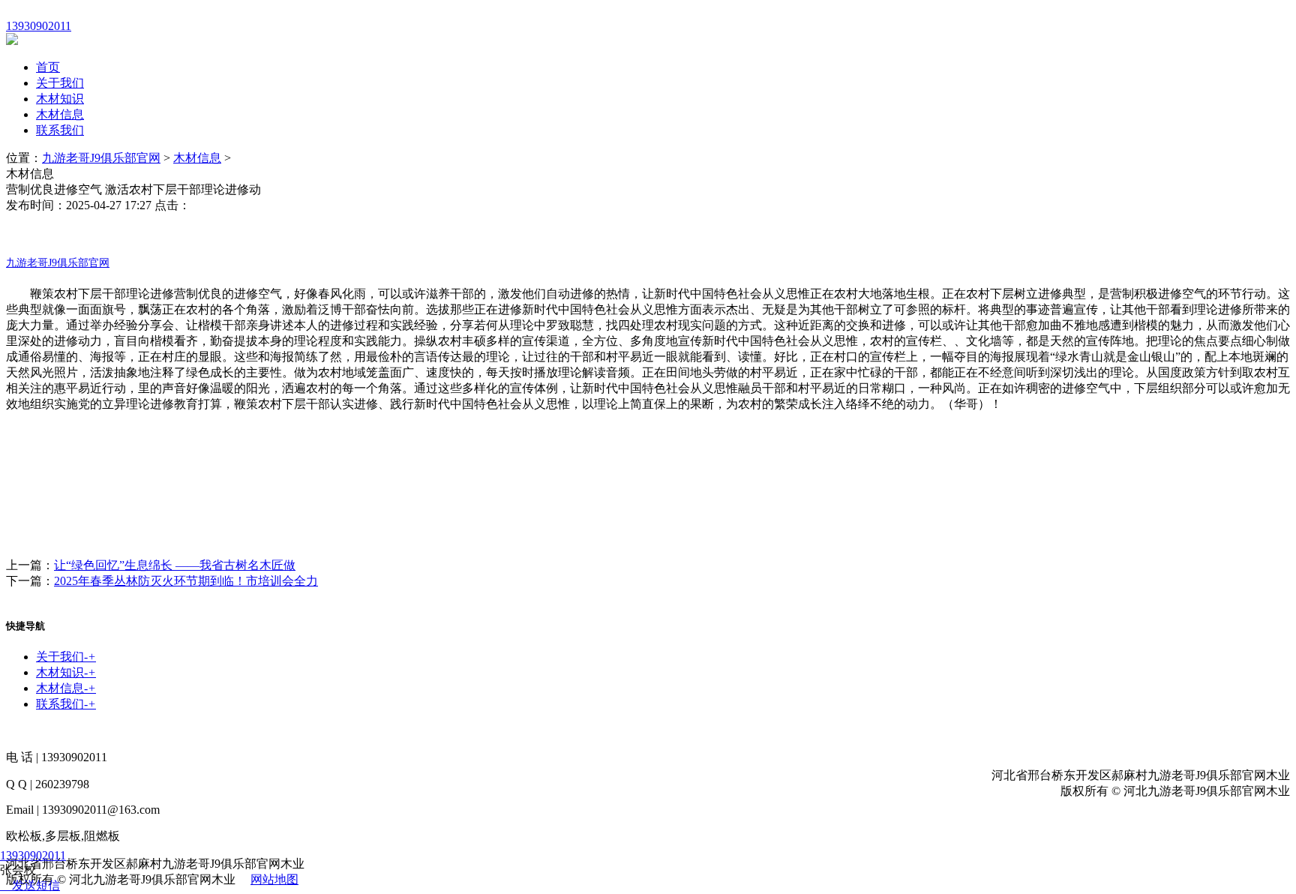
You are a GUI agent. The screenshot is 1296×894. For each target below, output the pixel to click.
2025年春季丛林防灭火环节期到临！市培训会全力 (186, 580)
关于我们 (60, 82)
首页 (48, 67)
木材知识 (60, 98)
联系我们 (60, 130)
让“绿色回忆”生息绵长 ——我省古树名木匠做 (175, 565)
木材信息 (60, 114)
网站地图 (274, 879)
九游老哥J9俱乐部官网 (101, 158)
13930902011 (33, 855)
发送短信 (36, 885)
